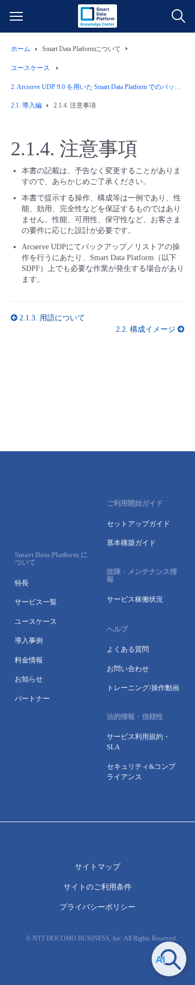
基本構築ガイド (131, 543)
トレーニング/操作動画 (143, 688)
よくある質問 (128, 649)
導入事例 (29, 640)
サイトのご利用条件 (97, 887)
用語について (52, 318)
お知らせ (29, 679)
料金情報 (29, 660)
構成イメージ (147, 329)
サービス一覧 (36, 602)
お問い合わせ (128, 669)
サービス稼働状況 (135, 599)
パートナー (32, 698)
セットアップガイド (138, 524)
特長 (22, 583)
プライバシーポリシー (97, 907)
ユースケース (36, 621)
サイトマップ (97, 867)
